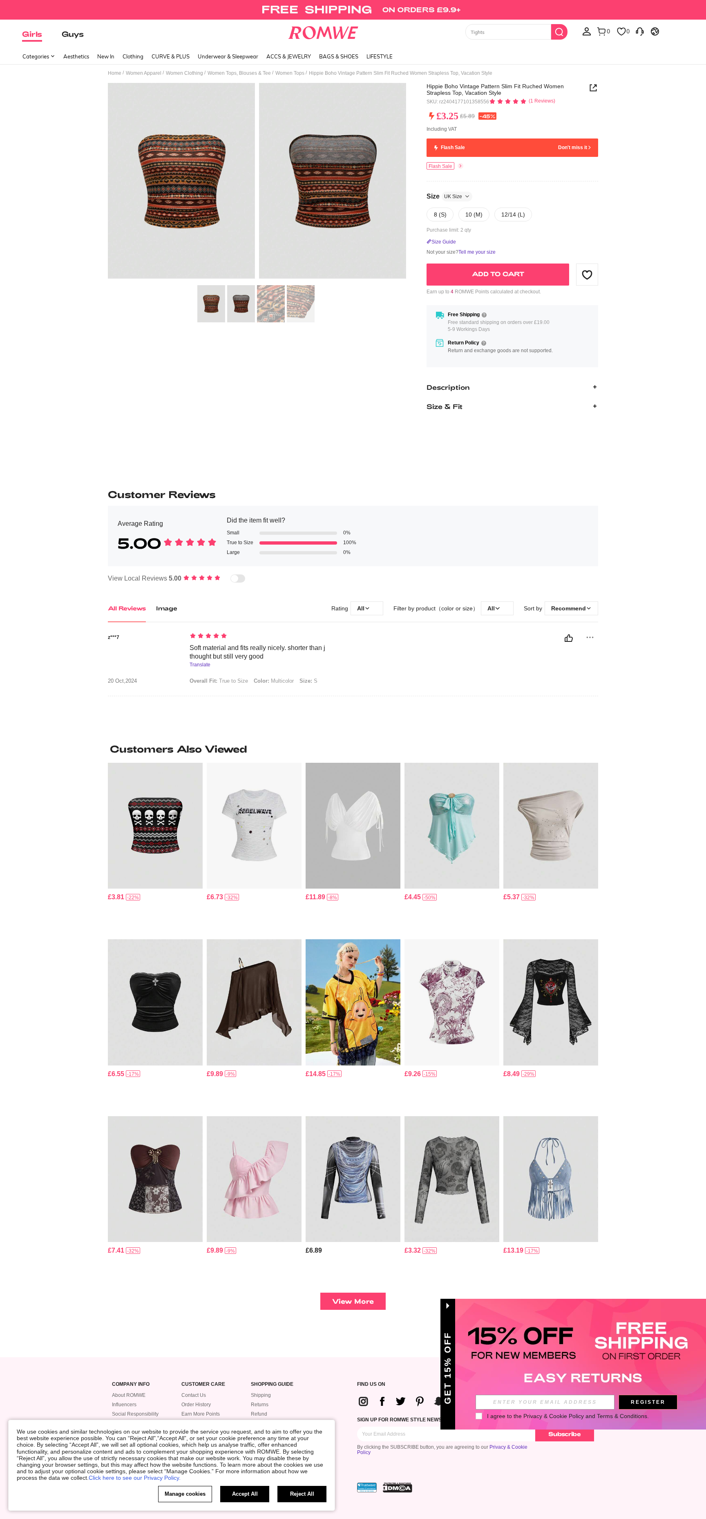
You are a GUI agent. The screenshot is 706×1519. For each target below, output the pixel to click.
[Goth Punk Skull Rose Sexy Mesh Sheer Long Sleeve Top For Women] (451, 1179)
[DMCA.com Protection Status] (397, 1487)
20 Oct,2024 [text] (122, 681)
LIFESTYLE (379, 56)
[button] (587, 275)
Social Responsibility (135, 1414)
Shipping (261, 1395)
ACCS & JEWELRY (288, 56)
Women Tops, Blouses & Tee (239, 73)
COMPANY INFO (131, 1384)
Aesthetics (76, 56)
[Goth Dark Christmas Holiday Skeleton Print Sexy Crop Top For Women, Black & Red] (155, 826)
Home (114, 73)
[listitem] (155, 848)
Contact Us (193, 1395)
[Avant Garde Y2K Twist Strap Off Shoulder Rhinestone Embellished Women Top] (550, 826)
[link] (353, 10)
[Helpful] (569, 638)
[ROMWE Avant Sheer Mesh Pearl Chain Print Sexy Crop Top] (353, 1179)
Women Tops (289, 73)
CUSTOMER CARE (203, 1384)
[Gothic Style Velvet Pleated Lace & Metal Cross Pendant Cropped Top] (155, 1002)
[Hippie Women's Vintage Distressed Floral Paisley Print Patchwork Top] (155, 1179)
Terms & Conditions (622, 1416)
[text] (259, 636)
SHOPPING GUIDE (272, 1384)
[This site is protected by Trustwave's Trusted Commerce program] (367, 1487)
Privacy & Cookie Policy (553, 1416)
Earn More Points (200, 1414)
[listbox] (587, 31)
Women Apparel (143, 73)
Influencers (124, 1404)
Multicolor (274, 681)
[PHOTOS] (257, 182)
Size (444, 196)
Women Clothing (184, 73)
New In (105, 56)
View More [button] (353, 1301)
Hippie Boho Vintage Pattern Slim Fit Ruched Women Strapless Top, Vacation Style (495, 89)
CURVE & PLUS (171, 56)
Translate (200, 665)
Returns (259, 1404)
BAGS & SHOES (338, 56)
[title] (353, 749)
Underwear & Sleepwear (228, 56)
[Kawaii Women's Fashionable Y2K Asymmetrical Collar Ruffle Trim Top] (254, 1179)
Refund (259, 1414)
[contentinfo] (116, 897)
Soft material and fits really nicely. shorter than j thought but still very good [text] (257, 652)
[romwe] (323, 31)
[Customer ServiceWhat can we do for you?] (640, 31)
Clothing (133, 56)
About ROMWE (128, 1395)
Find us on (371, 1384)
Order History (196, 1404)
